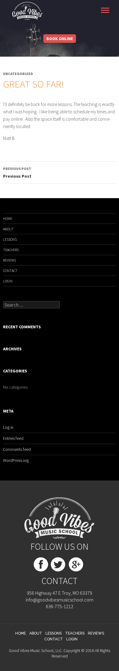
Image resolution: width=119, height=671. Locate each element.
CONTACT (10, 270)
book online (59, 38)
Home (7, 218)
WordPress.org (16, 460)
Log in (8, 427)
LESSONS (10, 239)
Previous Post (17, 172)
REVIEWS (9, 260)
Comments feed (17, 449)
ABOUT (8, 229)
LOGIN (8, 281)
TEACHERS (11, 249)
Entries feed (13, 438)
